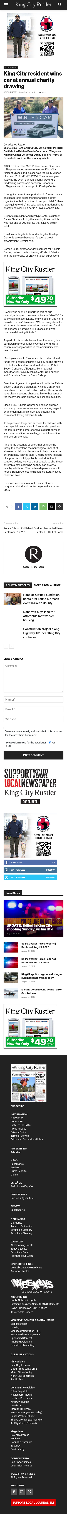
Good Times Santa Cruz (24, 1368)
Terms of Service (20, 1135)
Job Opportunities (21, 1462)
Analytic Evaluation (21, 1341)
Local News (17, 1163)
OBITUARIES (18, 1219)
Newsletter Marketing (22, 1345)
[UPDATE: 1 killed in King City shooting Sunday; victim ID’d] (33, 918)
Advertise (16, 1152)
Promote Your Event (22, 1255)
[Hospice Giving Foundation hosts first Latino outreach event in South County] (12, 599)
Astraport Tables (20, 1271)
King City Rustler (20, 1401)
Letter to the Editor (21, 1125)
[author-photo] (33, 554)
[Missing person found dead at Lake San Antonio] (11, 993)
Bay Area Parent (20, 1435)
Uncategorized (11, 67)
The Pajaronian (19, 1419)
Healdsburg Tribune (21, 1394)
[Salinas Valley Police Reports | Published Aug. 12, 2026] (11, 962)
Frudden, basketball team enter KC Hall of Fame (48, 530)
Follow (50, 869)
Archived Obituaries (21, 1226)
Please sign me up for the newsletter (26, 742)
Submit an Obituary (21, 1233)
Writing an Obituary (21, 1229)
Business (16, 1167)
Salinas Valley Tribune (23, 1416)
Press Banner (18, 1412)
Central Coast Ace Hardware (26, 1267)
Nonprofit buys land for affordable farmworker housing (38, 616)
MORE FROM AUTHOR (47, 585)
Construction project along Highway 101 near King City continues (41, 633)
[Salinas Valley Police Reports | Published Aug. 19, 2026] (11, 947)
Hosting (15, 1327)
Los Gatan (16, 1405)
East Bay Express (20, 1365)
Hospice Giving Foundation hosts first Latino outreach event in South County (41, 599)
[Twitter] (26, 506)
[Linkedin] (34, 506)
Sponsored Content (21, 1338)
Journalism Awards (21, 1465)
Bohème (15, 1438)
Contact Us (17, 1121)
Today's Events (19, 1248)
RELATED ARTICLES (18, 585)
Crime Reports (18, 1171)
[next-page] (11, 646)
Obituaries (16, 1222)
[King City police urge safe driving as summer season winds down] (11, 977)
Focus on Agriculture (22, 1198)
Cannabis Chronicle (21, 1442)
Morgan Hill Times (21, 1409)
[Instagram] (22, 1492)
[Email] (51, 506)
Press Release (18, 1128)
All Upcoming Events (22, 1245)
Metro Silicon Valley (21, 1372)
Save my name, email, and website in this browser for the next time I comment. (33, 733)
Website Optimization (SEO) (26, 1331)
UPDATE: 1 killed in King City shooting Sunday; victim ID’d (30, 927)
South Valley (17, 1449)
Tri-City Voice (18, 1423)
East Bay (16, 1445)
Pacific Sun (17, 1379)
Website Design (19, 1323)
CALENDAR (17, 1241)
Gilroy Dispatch (19, 1391)
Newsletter (17, 1118)
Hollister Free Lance (22, 1398)
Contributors (10, 92)
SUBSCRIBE (17, 1106)
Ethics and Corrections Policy (27, 1139)
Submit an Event (20, 1252)
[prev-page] (6, 646)
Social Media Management (25, 1334)
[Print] (59, 506)
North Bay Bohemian (22, 1375)
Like (53, 862)
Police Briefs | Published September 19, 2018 (18, 530)
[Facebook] (18, 506)
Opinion (15, 1174)
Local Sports (18, 1209)
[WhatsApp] (43, 506)
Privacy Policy (18, 1132)
